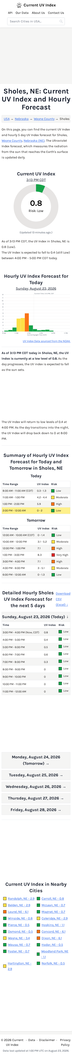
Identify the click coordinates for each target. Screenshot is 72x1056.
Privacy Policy (65, 1042)
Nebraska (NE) (34, 140)
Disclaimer (47, 1040)
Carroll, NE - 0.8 (53, 898)
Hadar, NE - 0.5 (52, 945)
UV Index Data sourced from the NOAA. (46, 341)
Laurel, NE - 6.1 (18, 912)
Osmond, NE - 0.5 (20, 931)
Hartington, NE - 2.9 (19, 966)
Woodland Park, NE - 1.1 (54, 954)
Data (31, 1040)
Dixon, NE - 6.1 (52, 938)
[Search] (61, 21)
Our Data (22, 13)
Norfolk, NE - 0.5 (53, 963)
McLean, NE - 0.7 (53, 905)
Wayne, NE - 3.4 (19, 938)
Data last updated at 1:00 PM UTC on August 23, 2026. (36, 1050)
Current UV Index (40, 5)
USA (7, 119)
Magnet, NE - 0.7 (53, 912)
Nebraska (22, 119)
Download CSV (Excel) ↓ (63, 599)
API (10, 13)
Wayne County (44, 119)
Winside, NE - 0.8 (20, 918)
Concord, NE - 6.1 (53, 931)
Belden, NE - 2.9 (19, 905)
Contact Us (56, 13)
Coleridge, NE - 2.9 (55, 918)
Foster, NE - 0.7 (18, 951)
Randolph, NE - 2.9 (21, 898)
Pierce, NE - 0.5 (18, 925)
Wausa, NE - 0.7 (19, 945)
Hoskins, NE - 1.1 (53, 925)
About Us (38, 13)
